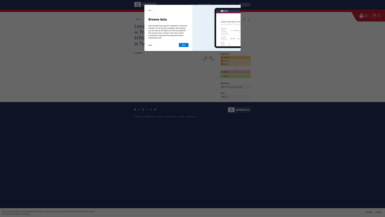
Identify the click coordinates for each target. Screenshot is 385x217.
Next (183, 45)
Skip (150, 45)
